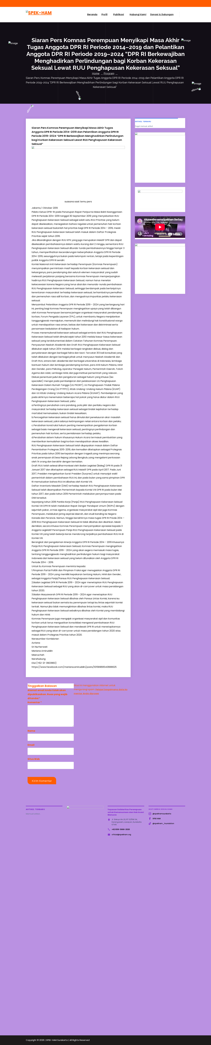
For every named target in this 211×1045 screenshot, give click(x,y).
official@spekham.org (121, 834)
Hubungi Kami (138, 14)
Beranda (92, 14)
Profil (104, 14)
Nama (31, 730)
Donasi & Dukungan (162, 14)
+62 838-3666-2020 (121, 829)
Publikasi (118, 14)
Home (95, 73)
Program (109, 73)
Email (31, 745)
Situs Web (34, 759)
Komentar (35, 702)
